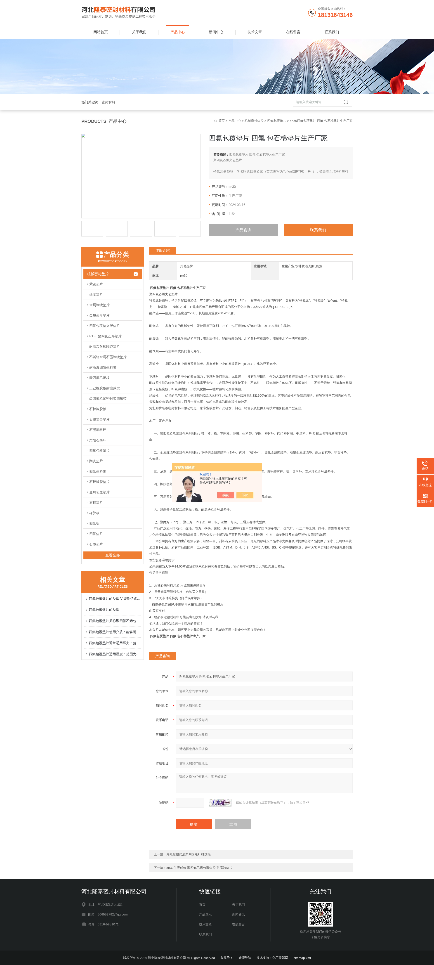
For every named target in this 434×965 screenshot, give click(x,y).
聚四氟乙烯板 (99, 378)
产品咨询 (243, 230)
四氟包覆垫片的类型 (104, 610)
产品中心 (177, 32)
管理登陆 (244, 958)
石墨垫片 (96, 544)
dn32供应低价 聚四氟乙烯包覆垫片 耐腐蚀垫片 (199, 868)
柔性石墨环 (97, 440)
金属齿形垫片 (99, 315)
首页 (221, 121)
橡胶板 (94, 513)
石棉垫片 (96, 502)
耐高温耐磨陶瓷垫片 (104, 346)
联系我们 (332, 32)
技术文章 (255, 32)
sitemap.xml (302, 958)
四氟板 (94, 523)
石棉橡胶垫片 (99, 482)
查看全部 (112, 555)
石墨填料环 (97, 430)
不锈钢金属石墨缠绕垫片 (108, 357)
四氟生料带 (97, 471)
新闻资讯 (238, 914)
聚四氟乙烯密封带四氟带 (108, 398)
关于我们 (139, 32)
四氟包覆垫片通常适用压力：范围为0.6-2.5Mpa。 (115, 643)
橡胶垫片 (96, 294)
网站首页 (100, 32)
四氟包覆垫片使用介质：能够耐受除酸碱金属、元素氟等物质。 (115, 632)
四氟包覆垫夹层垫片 (104, 326)
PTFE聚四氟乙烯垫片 (105, 336)
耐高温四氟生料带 (102, 367)
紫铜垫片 (96, 284)
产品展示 (205, 914)
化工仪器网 (280, 958)
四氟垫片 (96, 534)
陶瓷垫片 (96, 461)
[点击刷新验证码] (220, 803)
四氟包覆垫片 (276, 121)
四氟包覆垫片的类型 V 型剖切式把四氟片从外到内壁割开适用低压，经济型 (115, 599)
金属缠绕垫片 (99, 305)
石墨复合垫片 (99, 419)
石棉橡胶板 (97, 409)
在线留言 (293, 32)
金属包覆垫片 (99, 492)
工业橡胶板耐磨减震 (104, 388)
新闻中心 (216, 32)
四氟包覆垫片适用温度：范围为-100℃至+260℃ (115, 654)
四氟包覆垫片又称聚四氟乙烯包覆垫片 (115, 621)
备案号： (226, 958)
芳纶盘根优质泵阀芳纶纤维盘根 (188, 854)
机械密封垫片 (254, 121)
